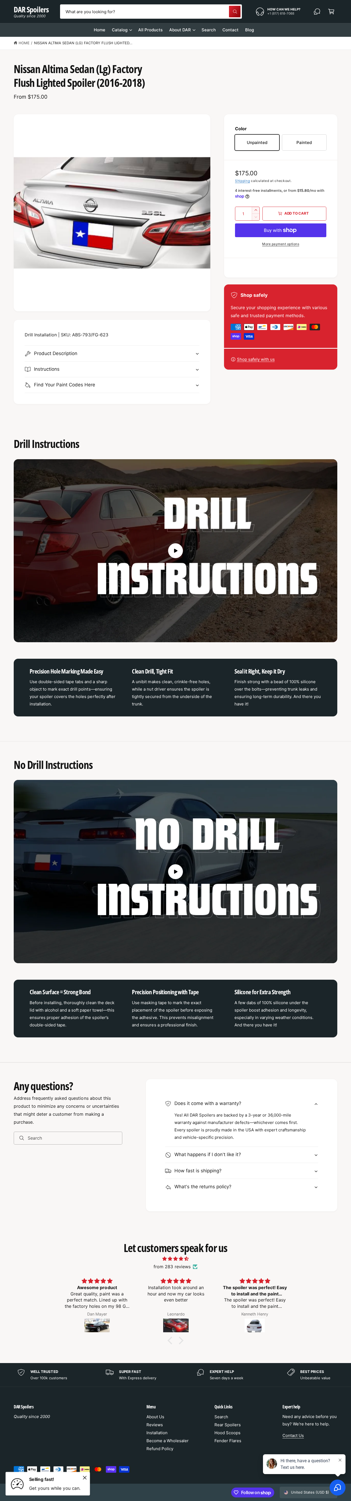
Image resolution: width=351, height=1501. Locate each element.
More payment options (280, 244)
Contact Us (293, 1435)
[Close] (84, 1477)
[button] (331, 11)
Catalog (120, 29)
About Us (155, 1416)
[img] (175, 1259)
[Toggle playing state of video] (175, 550)
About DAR (180, 29)
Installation (157, 1432)
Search (221, 1416)
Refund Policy (159, 1448)
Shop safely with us (256, 359)
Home (24, 43)
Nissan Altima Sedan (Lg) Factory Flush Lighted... (83, 43)
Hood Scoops (227, 1432)
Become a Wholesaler (167, 1440)
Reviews (154, 1424)
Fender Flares (227, 1440)
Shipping (242, 181)
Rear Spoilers (227, 1424)
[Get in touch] (317, 11)
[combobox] (151, 11)
